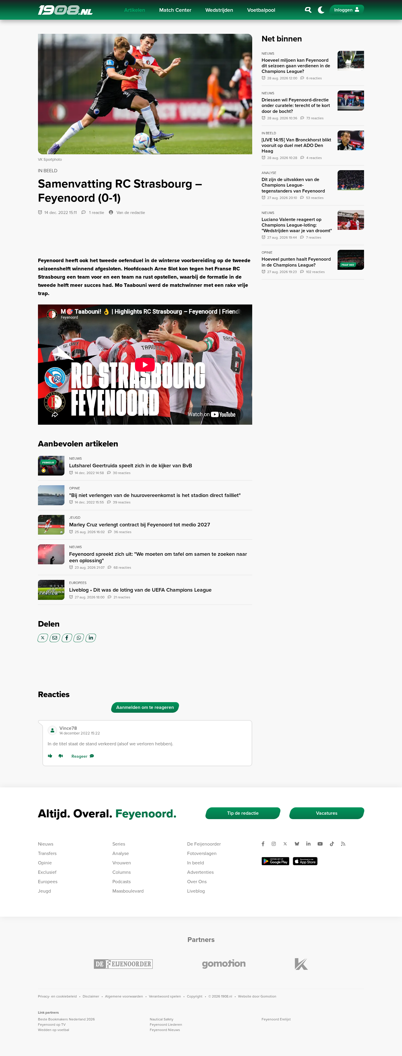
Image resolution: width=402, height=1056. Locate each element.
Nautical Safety (161, 1019)
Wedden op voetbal (53, 1029)
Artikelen (134, 10)
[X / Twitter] (43, 638)
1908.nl (65, 10)
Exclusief (47, 872)
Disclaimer (91, 996)
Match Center (175, 10)
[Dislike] (61, 756)
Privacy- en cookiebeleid (57, 996)
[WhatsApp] (79, 638)
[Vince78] (52, 730)
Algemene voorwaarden (124, 996)
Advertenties (200, 872)
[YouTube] (323, 843)
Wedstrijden (219, 10)
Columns (121, 872)
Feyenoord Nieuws (165, 1029)
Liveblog (196, 891)
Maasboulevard (128, 891)
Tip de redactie (243, 813)
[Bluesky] (299, 843)
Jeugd (44, 891)
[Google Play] (275, 861)
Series (118, 844)
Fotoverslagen (202, 853)
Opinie (45, 862)
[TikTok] (334, 843)
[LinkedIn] (91, 638)
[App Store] (305, 861)
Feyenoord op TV (52, 1024)
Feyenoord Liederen (166, 1024)
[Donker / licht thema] (321, 10)
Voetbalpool (261, 10)
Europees (47, 881)
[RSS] (345, 843)
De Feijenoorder (204, 844)
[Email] (55, 638)
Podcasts (121, 881)
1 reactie (96, 212)
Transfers (47, 853)
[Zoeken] (308, 10)
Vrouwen (121, 862)
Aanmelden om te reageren (145, 707)
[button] (153, 730)
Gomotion (268, 996)
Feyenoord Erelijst (276, 1019)
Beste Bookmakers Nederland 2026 (66, 1019)
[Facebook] (67, 638)
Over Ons (197, 881)
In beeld (195, 862)
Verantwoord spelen (165, 996)
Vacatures (327, 813)
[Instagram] (276, 843)
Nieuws (45, 844)
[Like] (51, 756)
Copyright (194, 996)
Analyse (120, 853)
